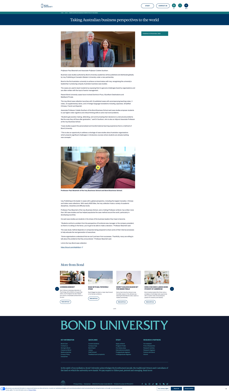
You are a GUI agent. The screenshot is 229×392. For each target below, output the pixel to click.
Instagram (149, 384)
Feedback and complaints (96, 354)
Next (172, 289)
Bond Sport (92, 348)
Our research (147, 343)
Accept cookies (189, 388)
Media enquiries (66, 352)
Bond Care (64, 343)
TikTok (153, 384)
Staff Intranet (92, 352)
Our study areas (121, 348)
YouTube (156, 384)
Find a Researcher (149, 346)
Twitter (160, 384)
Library (90, 350)
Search (180, 5)
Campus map (92, 346)
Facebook (142, 384)
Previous (57, 289)
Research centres (149, 348)
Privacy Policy (65, 354)
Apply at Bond (120, 343)
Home (62, 12)
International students (123, 350)
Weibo (167, 384)
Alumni (145, 354)
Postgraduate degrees (123, 352)
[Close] (226, 389)
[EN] (174, 5)
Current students (93, 343)
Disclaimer (64, 356)
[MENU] (186, 5)
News (66, 12)
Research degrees (149, 350)
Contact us (163, 6)
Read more (147, 370)
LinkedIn (146, 384)
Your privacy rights (163, 388)
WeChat (164, 384)
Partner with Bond (149, 352)
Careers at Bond (66, 350)
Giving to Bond (65, 348)
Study (147, 6)
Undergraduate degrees (123, 354)
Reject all (176, 388)
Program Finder (121, 346)
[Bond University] (47, 5)
